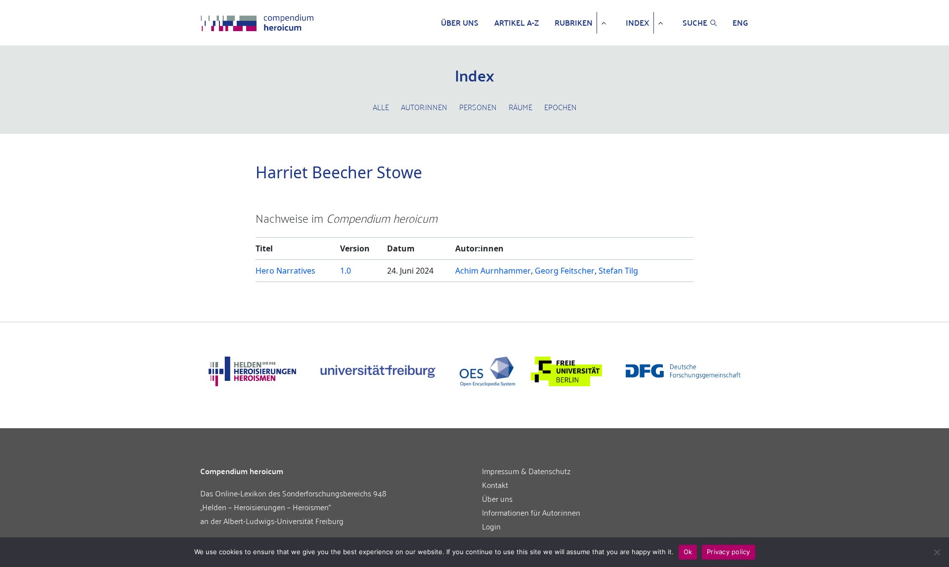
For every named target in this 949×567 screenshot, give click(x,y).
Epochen (560, 107)
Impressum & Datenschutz (526, 471)
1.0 (345, 270)
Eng (740, 23)
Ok (688, 552)
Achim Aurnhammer (493, 270)
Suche (695, 23)
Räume (520, 107)
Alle (381, 107)
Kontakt (495, 484)
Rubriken (574, 23)
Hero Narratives (285, 270)
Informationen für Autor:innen (531, 512)
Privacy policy (728, 552)
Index (637, 23)
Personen (478, 107)
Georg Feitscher (565, 270)
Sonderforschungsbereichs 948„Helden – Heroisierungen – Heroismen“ (293, 500)
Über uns (459, 23)
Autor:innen (424, 107)
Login (491, 526)
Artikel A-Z (516, 23)
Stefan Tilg (618, 270)
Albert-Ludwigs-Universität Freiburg (283, 520)
